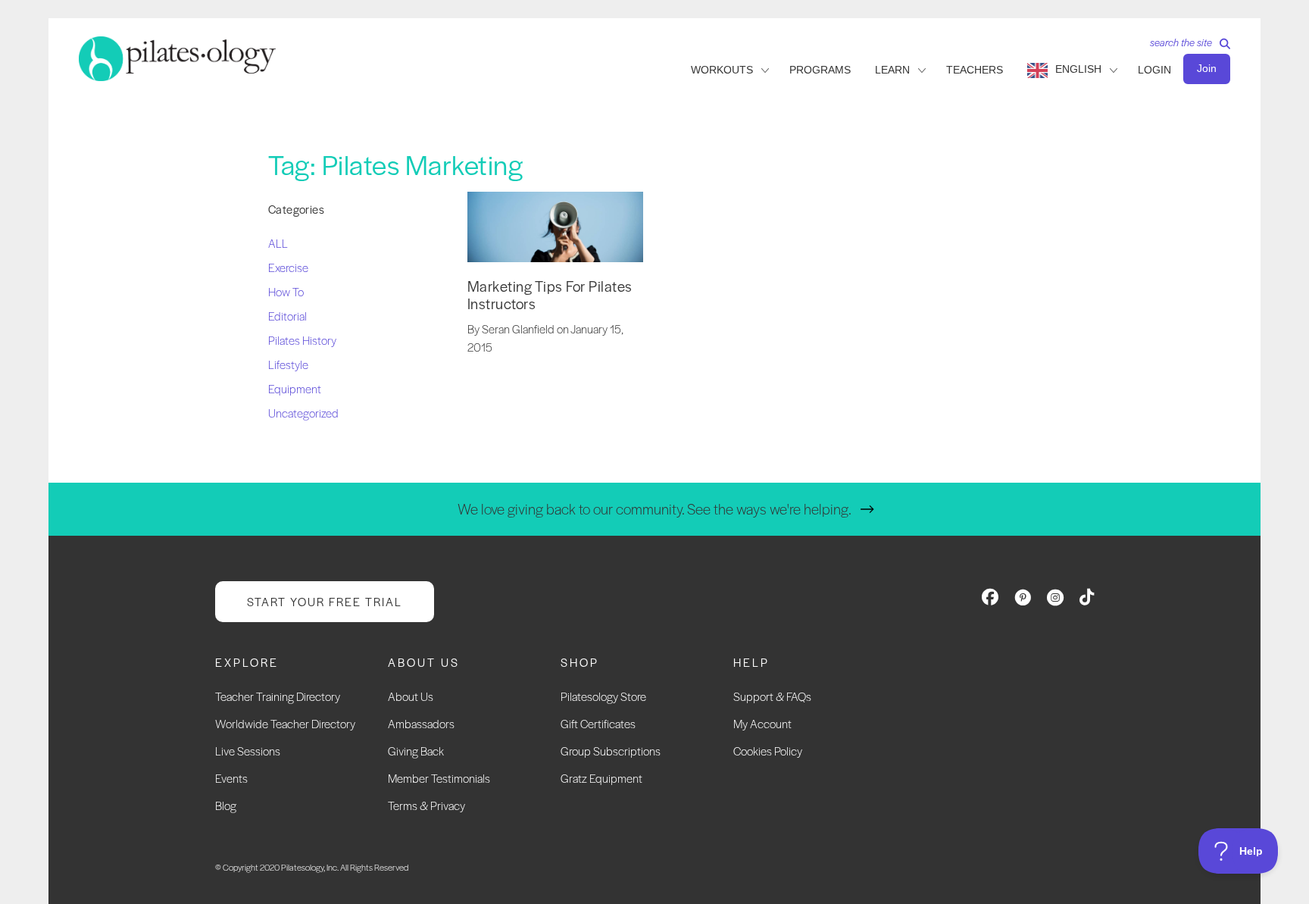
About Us (410, 696)
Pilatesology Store (603, 696)
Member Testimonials (439, 778)
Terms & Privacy (426, 805)
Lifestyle (288, 364)
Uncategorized (303, 413)
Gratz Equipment (601, 778)
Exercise (288, 267)
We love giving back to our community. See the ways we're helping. (654, 509)
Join (1207, 68)
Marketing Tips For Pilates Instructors (550, 295)
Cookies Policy (767, 751)
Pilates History (302, 340)
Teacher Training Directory (277, 696)
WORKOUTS (722, 70)
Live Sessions (247, 751)
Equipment (294, 388)
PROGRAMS (820, 70)
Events (231, 778)
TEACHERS (974, 70)
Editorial (287, 316)
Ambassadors (421, 723)
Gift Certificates (598, 723)
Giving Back (416, 751)
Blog (225, 805)
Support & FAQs (772, 696)
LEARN (892, 70)
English (1078, 69)
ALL (278, 243)
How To (286, 291)
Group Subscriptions (611, 751)
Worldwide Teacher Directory (285, 723)
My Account (762, 723)
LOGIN (1154, 70)
